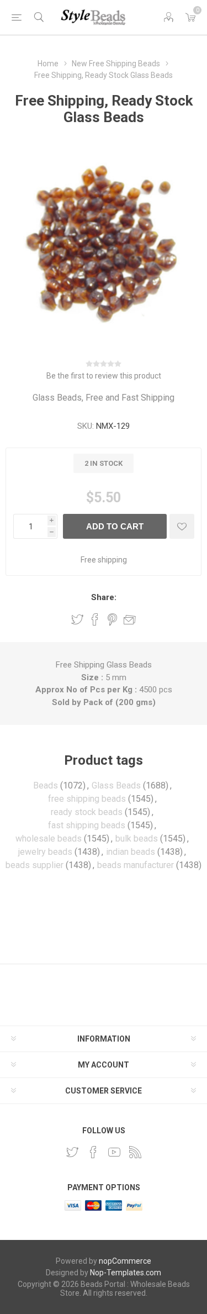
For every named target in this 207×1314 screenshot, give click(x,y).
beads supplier (34, 865)
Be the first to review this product (103, 375)
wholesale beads (48, 838)
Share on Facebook (95, 619)
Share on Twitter (77, 619)
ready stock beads (87, 812)
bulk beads (136, 838)
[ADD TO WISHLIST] (181, 526)
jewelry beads (45, 852)
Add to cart (115, 526)
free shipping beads (87, 798)
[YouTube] (114, 1152)
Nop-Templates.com (125, 1272)
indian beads (130, 852)
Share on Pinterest (112, 619)
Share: (103, 597)
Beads (45, 785)
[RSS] (135, 1152)
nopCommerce (125, 1261)
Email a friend (130, 619)
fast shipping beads (86, 825)
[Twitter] (72, 1152)
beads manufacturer (135, 865)
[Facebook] (93, 1152)
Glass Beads (116, 785)
